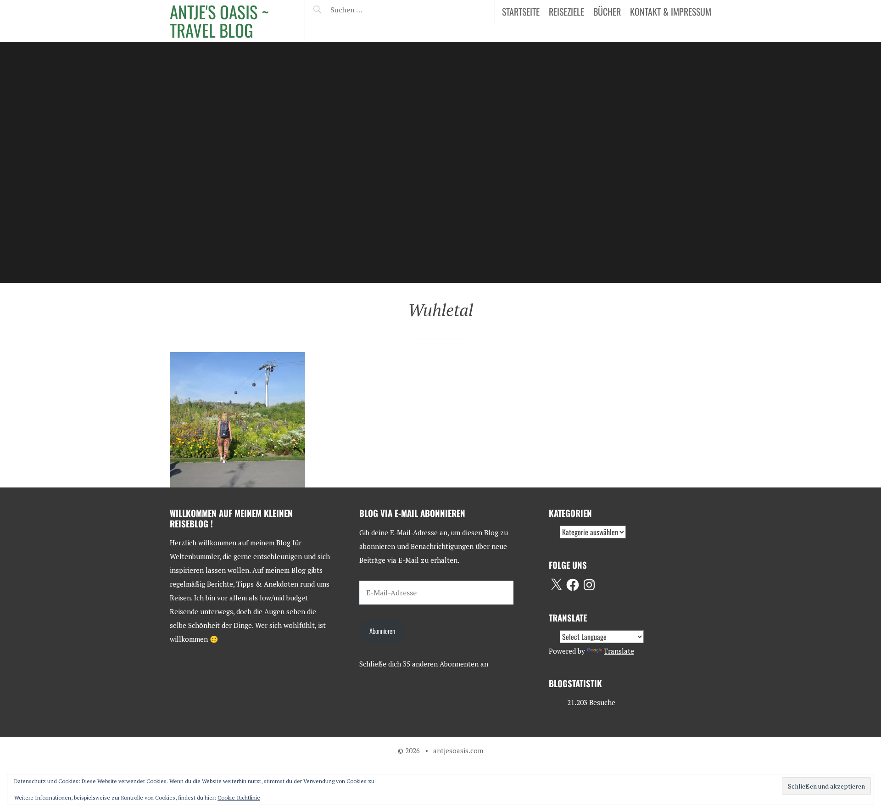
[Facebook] (572, 584)
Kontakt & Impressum (670, 11)
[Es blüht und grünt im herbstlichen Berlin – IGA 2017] (237, 419)
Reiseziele (566, 11)
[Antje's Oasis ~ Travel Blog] (440, 162)
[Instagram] (589, 584)
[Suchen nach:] (368, 9)
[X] (556, 584)
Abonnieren (382, 631)
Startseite (521, 11)
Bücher (607, 11)
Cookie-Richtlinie (238, 797)
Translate (619, 650)
